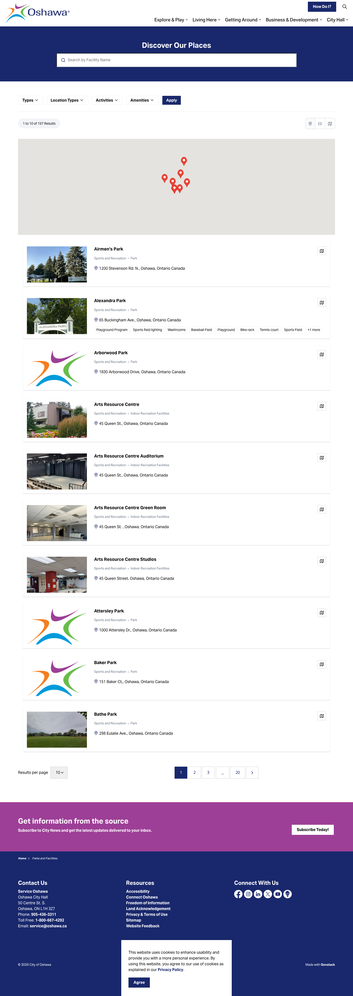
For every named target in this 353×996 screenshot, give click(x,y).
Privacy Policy (170, 969)
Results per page (33, 772)
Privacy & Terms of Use (147, 914)
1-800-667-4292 (49, 920)
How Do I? (322, 6)
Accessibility (138, 891)
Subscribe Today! (313, 829)
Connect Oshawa (142, 897)
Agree (139, 982)
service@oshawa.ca (48, 926)
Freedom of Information (148, 902)
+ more (314, 330)
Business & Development (292, 20)
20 (238, 772)
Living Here (205, 20)
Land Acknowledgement (148, 908)
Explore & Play (169, 20)
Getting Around (241, 20)
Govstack (328, 965)
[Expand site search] (344, 6)
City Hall (336, 20)
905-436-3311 (43, 914)
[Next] (252, 773)
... (222, 773)
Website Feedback (142, 926)
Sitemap (133, 920)
